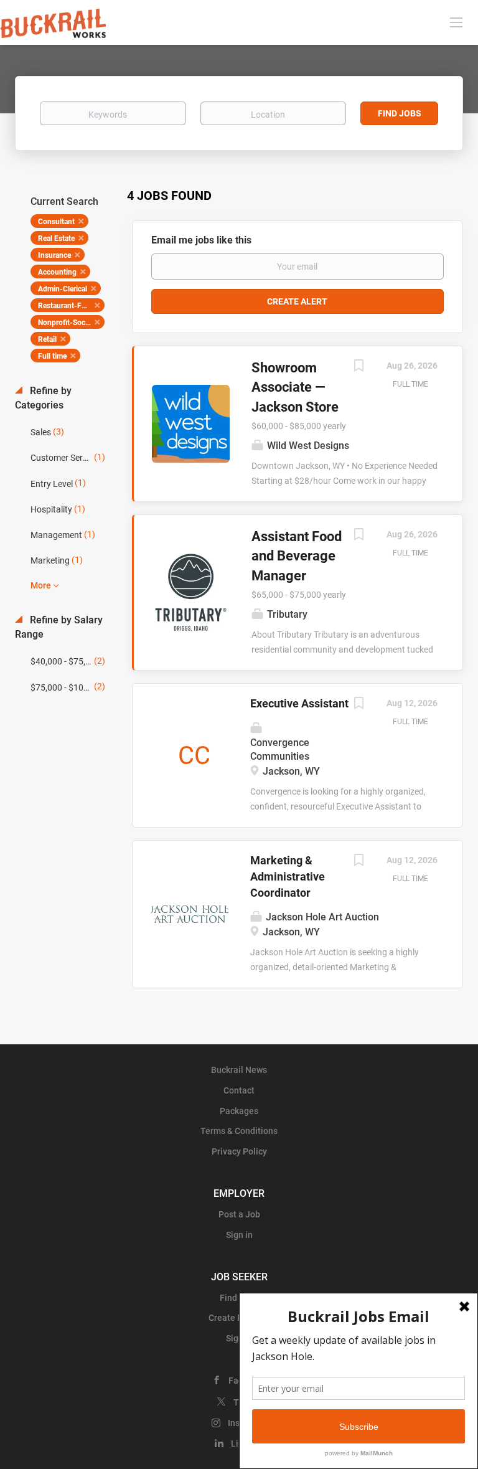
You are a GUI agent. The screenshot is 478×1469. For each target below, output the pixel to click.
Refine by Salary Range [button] (59, 627)
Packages (239, 1111)
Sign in (239, 1235)
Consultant (56, 221)
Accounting (57, 272)
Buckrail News (239, 1070)
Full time (52, 356)
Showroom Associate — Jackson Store (295, 387)
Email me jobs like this (201, 240)
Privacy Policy (239, 1151)
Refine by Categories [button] (43, 398)
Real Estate (56, 238)
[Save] (358, 367)
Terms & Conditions (239, 1131)
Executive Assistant (299, 703)
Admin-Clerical (62, 289)
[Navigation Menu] (456, 21)
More (40, 585)
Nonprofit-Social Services (71, 322)
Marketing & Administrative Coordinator (287, 876)
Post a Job (239, 1214)
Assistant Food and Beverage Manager (296, 556)
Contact (239, 1090)
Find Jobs (399, 113)
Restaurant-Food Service (71, 305)
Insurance (54, 255)
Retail (47, 339)
